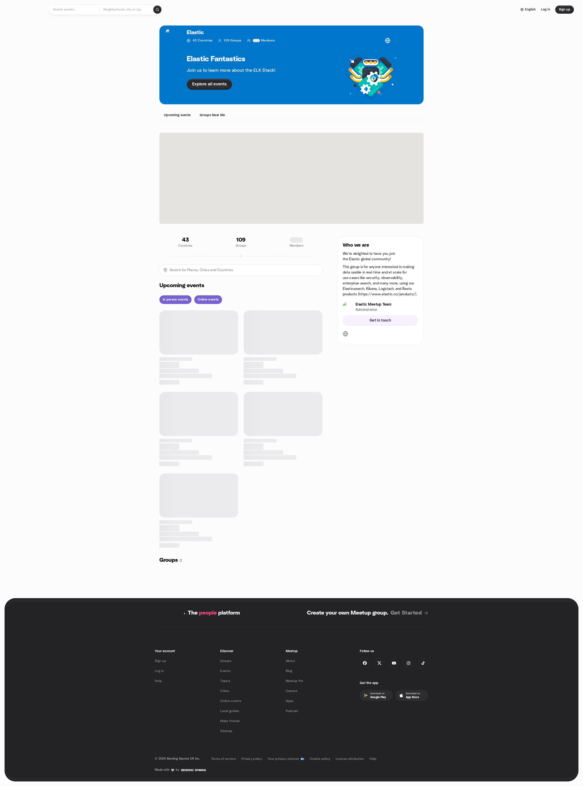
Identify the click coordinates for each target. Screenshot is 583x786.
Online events (230, 701)
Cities (224, 691)
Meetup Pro (294, 681)
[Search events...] (157, 9)
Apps (290, 701)
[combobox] (126, 9)
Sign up (160, 661)
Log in (159, 671)
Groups (225, 661)
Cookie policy (320, 758)
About (290, 661)
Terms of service (223, 758)
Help (158, 681)
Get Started (406, 613)
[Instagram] (409, 663)
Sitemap (226, 731)
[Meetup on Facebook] (365, 663)
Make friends (230, 721)
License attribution (350, 758)
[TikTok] (423, 663)
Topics (225, 681)
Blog (289, 671)
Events (225, 671)
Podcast (292, 711)
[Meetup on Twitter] (379, 663)
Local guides (229, 711)
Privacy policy (251, 758)
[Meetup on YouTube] (394, 663)
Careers (292, 691)
